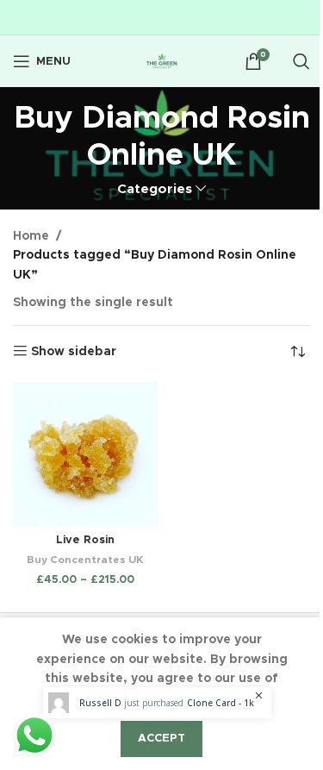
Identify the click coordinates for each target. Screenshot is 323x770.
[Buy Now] (157, 702)
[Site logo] (161, 61)
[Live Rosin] (85, 454)
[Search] (301, 61)
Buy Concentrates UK (85, 559)
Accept (161, 738)
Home (31, 236)
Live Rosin (85, 540)
